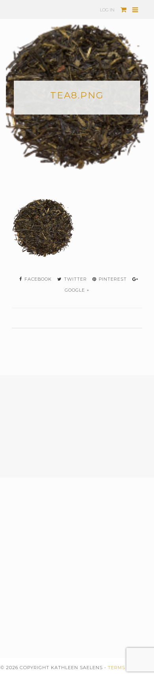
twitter (74, 279)
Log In (107, 10)
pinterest (112, 279)
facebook (37, 279)
